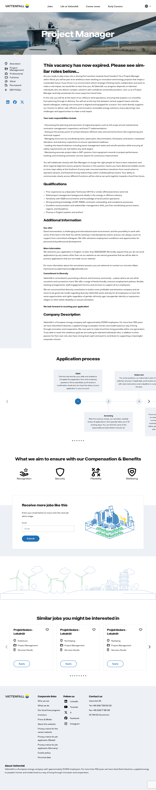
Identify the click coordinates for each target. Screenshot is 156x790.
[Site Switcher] (148, 6)
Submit (31, 538)
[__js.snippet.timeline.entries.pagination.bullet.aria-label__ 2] (74, 440)
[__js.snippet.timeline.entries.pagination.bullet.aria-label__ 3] (76, 440)
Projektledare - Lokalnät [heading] (23, 631)
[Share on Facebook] (15, 102)
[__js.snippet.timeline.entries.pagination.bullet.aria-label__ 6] (83, 440)
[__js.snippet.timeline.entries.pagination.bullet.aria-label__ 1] (72, 440)
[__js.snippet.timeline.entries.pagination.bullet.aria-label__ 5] (81, 440)
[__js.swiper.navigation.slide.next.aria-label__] (149, 647)
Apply (22, 663)
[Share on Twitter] (22, 102)
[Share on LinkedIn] (7, 102)
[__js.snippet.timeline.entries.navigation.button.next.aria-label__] (148, 401)
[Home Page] (17, 6)
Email (24, 523)
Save (47, 630)
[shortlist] (141, 6)
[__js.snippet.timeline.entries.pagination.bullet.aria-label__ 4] (79, 440)
